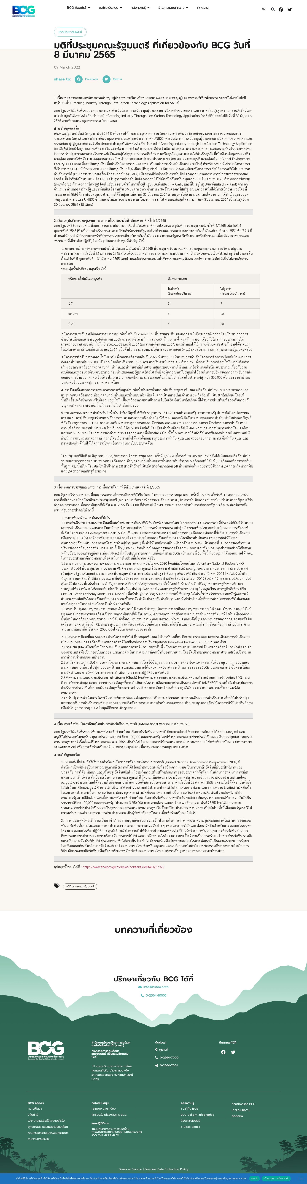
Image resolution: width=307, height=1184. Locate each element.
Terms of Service (130, 1169)
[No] (301, 1178)
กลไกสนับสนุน (108, 7)
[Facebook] (280, 9)
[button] (273, 9)
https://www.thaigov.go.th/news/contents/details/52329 (123, 867)
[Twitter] (289, 9)
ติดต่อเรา (203, 7)
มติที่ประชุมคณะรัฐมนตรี (80, 886)
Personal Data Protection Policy (166, 1169)
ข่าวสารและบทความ (171, 7)
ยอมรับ (254, 1178)
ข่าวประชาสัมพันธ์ (70, 32)
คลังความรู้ (138, 7)
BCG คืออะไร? (76, 7)
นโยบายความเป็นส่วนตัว (276, 1178)
